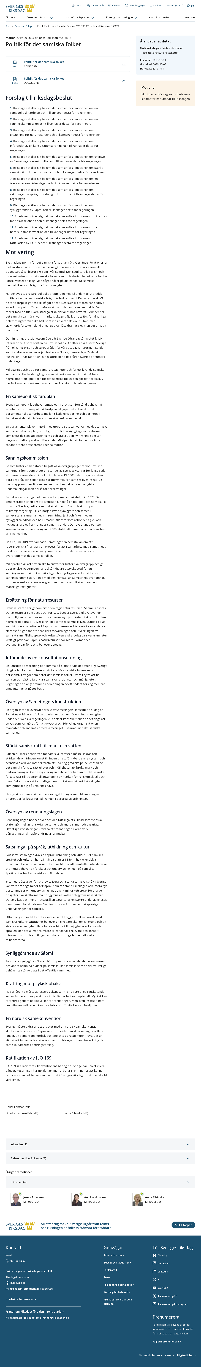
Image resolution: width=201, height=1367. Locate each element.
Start (8, 26)
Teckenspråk (97, 5)
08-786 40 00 (17, 1261)
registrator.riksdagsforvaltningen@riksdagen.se (39, 1318)
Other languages (137, 5)
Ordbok (157, 5)
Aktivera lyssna (173, 5)
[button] (40, 17)
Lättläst (79, 5)
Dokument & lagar (23, 26)
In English (116, 5)
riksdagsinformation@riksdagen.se (31, 1288)
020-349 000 (17, 1283)
